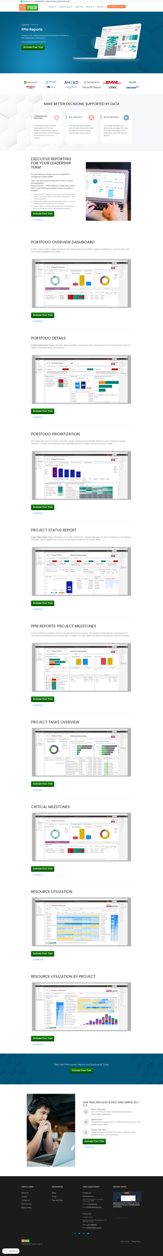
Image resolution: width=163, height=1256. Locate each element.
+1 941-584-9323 (92, 1204)
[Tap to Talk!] (21, 1)
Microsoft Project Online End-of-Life (58, 1)
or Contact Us (38, 219)
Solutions (52, 7)
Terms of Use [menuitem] (26, 1204)
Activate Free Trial (33, 47)
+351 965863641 (92, 1224)
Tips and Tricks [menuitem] (57, 1200)
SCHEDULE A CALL (116, 6)
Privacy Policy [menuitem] (27, 1207)
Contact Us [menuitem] (26, 1200)
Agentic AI (78, 7)
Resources (89, 7)
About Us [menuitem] (25, 1193)
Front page (25, 25)
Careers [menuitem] (24, 1196)
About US (100, 7)
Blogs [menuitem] (54, 1193)
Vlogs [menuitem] (54, 1196)
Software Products (65, 7)
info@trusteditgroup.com (94, 1207)
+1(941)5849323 (38, 1)
